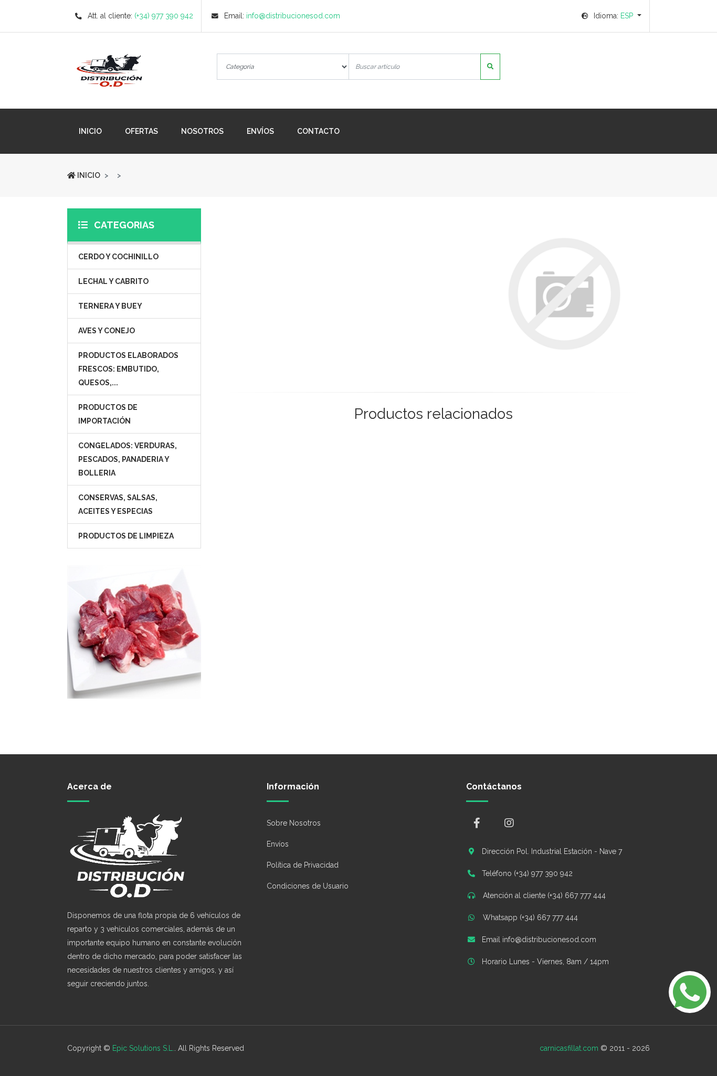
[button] (611, 16)
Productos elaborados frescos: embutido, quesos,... (128, 369)
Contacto (318, 131)
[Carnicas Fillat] (77, 71)
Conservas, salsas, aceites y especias (117, 504)
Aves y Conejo (106, 330)
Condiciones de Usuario (308, 886)
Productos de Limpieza (126, 536)
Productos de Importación (108, 414)
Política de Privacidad (303, 865)
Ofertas (141, 131)
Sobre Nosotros (294, 823)
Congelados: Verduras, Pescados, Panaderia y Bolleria (127, 459)
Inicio (96, 130)
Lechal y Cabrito (113, 281)
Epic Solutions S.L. (143, 1048)
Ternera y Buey (110, 306)
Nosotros (202, 131)
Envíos (260, 131)
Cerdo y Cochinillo (118, 256)
